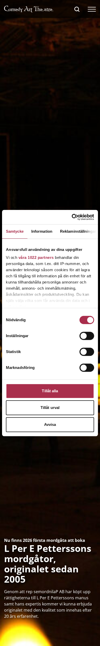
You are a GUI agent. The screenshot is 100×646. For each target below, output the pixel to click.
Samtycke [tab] (15, 231)
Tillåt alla (50, 391)
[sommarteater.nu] (28, 9)
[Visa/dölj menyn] (92, 9)
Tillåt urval (50, 407)
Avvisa (50, 424)
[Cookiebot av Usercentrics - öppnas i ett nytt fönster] (72, 217)
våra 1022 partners (36, 257)
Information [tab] (41, 231)
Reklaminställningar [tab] (78, 231)
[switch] (86, 336)
